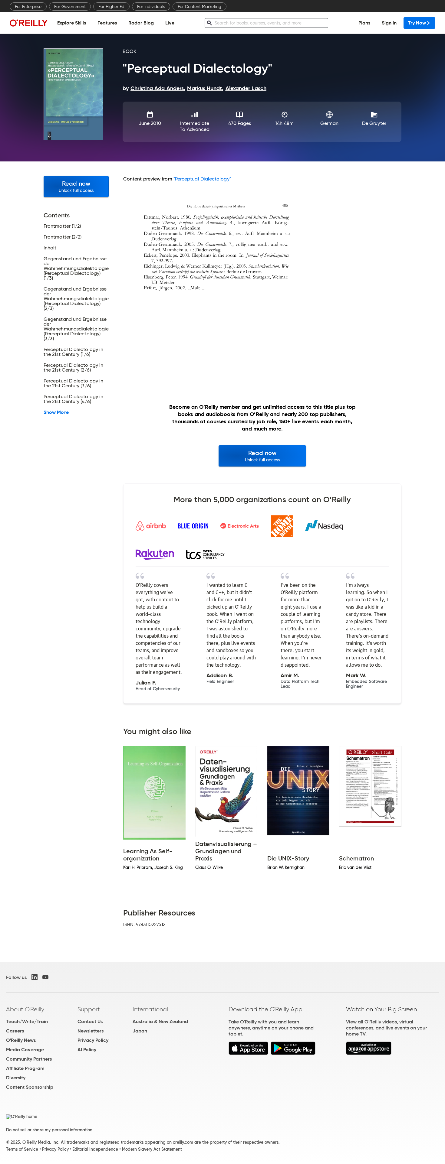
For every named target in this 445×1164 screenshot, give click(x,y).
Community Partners (29, 1059)
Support (88, 1009)
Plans (364, 23)
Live (169, 23)
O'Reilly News (21, 1040)
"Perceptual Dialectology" (202, 179)
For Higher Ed (111, 6)
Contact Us (90, 1021)
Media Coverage (25, 1049)
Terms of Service (22, 1149)
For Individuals (151, 6)
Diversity (15, 1078)
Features (107, 23)
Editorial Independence (95, 1149)
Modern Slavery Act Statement (152, 1149)
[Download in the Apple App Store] (248, 1053)
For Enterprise (28, 6)
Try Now (417, 23)
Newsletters (90, 1031)
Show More (56, 412)
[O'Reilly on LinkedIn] (34, 977)
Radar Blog (141, 23)
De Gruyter (374, 123)
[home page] (29, 23)
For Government (70, 6)
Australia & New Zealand (160, 1021)
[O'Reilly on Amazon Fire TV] (369, 1053)
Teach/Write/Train (27, 1021)
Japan (140, 1031)
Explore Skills (71, 23)
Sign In (389, 23)
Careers (15, 1031)
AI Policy (86, 1049)
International (150, 1009)
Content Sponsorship (29, 1087)
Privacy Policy (92, 1040)
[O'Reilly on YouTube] (45, 977)
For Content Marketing (199, 6)
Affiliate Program (25, 1068)
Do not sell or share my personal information (49, 1130)
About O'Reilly (25, 1009)
